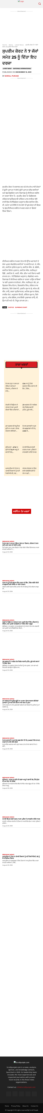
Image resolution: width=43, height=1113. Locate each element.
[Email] (28, 116)
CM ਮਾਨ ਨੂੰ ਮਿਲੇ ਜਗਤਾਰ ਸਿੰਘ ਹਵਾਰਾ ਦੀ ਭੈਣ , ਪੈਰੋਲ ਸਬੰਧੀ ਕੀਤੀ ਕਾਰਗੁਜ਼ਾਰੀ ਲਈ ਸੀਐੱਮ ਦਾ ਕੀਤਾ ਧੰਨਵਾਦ (20, 583)
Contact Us (34, 1106)
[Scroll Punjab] (21, 3)
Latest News (19, 45)
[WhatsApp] (23, 116)
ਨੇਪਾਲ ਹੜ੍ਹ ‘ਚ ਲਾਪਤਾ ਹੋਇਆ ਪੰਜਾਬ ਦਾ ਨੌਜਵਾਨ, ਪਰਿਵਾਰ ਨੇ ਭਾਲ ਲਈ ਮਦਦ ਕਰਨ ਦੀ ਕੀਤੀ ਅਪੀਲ (20, 544)
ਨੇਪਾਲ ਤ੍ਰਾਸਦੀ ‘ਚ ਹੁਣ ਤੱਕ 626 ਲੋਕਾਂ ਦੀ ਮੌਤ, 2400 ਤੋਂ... (29, 428)
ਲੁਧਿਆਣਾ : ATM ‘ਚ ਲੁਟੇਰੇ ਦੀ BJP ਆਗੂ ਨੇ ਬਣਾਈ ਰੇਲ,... (12, 449)
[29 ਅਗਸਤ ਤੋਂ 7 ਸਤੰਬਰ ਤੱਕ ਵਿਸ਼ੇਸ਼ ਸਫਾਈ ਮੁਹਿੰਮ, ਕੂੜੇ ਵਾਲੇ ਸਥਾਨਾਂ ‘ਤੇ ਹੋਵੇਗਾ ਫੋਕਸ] (30, 397)
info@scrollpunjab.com (26, 1087)
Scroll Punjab (12, 76)
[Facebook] (12, 116)
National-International (22, 68)
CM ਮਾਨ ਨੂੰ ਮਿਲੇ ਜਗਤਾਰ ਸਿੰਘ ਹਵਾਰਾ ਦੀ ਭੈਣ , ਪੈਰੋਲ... (29, 386)
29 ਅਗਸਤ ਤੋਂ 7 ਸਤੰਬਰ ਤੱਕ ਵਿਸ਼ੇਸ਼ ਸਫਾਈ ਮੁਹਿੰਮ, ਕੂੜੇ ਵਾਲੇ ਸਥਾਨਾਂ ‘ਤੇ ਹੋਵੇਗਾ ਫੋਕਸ (20, 662)
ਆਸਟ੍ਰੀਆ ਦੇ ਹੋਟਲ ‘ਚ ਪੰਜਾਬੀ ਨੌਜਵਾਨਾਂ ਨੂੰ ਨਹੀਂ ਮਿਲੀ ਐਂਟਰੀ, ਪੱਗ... (12, 470)
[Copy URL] (39, 116)
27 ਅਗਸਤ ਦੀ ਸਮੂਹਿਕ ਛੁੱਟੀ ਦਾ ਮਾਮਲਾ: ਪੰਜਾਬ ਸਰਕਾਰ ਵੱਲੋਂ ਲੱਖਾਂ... (12, 428)
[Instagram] (15, 1093)
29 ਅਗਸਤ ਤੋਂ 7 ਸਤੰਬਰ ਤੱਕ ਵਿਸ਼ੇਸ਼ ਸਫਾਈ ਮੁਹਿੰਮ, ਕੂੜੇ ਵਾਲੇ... (29, 407)
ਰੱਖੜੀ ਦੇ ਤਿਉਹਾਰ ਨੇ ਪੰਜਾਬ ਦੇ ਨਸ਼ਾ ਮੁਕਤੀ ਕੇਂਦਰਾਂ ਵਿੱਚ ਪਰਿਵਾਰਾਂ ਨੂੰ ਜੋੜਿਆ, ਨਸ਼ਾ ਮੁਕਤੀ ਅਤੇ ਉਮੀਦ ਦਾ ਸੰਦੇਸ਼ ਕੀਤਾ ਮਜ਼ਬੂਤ (20, 623)
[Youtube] (34, 1094)
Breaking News (8, 541)
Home (4, 45)
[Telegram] (34, 116)
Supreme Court (21, 307)
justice (11, 307)
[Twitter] (17, 116)
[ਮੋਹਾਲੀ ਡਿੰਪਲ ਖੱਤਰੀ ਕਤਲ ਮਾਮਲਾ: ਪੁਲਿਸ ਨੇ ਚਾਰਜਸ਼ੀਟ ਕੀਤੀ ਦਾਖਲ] (30, 440)
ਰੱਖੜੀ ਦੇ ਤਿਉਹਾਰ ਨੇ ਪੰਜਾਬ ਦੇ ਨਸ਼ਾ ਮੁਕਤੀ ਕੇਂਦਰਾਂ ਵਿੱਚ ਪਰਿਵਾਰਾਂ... (12, 407)
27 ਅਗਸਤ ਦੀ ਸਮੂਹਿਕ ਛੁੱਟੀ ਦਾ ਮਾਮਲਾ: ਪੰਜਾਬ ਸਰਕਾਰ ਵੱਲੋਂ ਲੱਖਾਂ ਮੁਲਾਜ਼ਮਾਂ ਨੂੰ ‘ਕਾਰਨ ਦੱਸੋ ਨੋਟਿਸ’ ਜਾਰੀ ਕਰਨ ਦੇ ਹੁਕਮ (20, 701)
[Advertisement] (21, 163)
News (11, 45)
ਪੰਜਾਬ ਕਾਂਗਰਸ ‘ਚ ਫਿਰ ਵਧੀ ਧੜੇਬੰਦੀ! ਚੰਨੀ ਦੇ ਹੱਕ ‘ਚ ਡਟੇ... (29, 470)
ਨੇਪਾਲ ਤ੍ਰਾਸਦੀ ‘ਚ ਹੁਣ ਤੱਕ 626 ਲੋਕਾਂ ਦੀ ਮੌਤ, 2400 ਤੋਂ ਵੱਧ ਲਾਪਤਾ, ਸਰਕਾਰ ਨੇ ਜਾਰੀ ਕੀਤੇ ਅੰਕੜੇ (21, 741)
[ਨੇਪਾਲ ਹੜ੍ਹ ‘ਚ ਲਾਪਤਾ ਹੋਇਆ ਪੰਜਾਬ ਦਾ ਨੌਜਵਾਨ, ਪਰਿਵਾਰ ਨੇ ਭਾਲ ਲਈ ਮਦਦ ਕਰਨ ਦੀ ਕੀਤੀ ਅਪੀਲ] (13, 376)
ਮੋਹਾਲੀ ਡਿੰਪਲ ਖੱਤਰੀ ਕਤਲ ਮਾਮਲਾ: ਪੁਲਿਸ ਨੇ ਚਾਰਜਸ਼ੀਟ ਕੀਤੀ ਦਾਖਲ (29, 449)
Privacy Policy (15, 1106)
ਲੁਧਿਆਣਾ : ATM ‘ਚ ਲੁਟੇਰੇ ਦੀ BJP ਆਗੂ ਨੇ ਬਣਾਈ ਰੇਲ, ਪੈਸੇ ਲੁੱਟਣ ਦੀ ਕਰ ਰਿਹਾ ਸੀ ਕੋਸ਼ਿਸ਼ (20, 780)
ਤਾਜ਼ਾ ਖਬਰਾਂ (21, 364)
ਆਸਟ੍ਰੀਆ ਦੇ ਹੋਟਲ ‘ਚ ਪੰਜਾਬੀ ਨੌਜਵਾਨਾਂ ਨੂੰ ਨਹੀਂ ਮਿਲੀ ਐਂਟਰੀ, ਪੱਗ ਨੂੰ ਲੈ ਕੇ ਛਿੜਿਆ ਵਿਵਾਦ (21, 857)
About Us (25, 1106)
